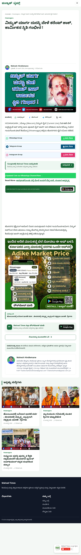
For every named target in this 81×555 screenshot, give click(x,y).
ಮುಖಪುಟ (8, 14)
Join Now (69, 138)
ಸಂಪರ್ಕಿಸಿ (45, 505)
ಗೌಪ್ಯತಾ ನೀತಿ (46, 512)
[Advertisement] (40, 47)
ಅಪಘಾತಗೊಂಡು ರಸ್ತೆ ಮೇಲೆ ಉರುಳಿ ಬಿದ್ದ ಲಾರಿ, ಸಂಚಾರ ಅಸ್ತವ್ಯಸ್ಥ (42, 180)
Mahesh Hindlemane (19, 66)
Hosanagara (16, 14)
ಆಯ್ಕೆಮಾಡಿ (67, 165)
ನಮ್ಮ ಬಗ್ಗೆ (45, 501)
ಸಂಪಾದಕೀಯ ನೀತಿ (48, 508)
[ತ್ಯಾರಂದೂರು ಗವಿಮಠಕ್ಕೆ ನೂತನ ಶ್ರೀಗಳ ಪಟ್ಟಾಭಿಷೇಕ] (60, 397)
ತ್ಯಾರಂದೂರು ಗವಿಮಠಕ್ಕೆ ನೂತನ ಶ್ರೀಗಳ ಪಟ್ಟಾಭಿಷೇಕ (57, 416)
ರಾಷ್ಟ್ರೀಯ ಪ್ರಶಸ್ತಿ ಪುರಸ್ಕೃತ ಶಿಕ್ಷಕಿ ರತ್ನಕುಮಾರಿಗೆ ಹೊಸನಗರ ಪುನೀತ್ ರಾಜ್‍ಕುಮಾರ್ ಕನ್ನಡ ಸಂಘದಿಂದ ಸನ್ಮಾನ (18, 461)
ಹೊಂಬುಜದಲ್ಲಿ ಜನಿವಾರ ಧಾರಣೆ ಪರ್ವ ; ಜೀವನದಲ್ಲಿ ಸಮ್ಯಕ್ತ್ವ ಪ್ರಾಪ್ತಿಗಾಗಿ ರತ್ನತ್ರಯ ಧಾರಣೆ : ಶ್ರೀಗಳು (39, 317)
